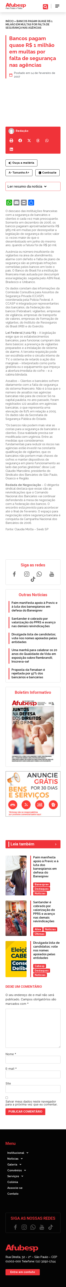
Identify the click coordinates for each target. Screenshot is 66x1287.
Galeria (12, 1164)
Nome (11, 1054)
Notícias (13, 1158)
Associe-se (15, 1188)
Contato (13, 1193)
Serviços (13, 1176)
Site (8, 1083)
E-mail (11, 1068)
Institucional (15, 1153)
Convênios (14, 1170)
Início (10, 21)
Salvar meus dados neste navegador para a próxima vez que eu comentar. (31, 1103)
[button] (57, 6)
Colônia (12, 1182)
